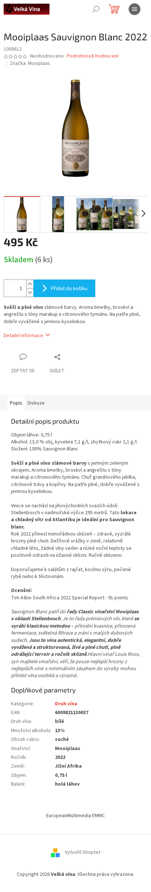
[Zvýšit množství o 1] (29, 284)
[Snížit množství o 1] (29, 292)
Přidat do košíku (69, 288)
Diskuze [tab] (36, 403)
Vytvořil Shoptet (82, 852)
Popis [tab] (16, 403)
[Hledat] (96, 9)
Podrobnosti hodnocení (92, 56)
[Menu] (134, 9)
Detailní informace (23, 335)
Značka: (30, 63)
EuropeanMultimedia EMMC (75, 815)
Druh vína (66, 704)
